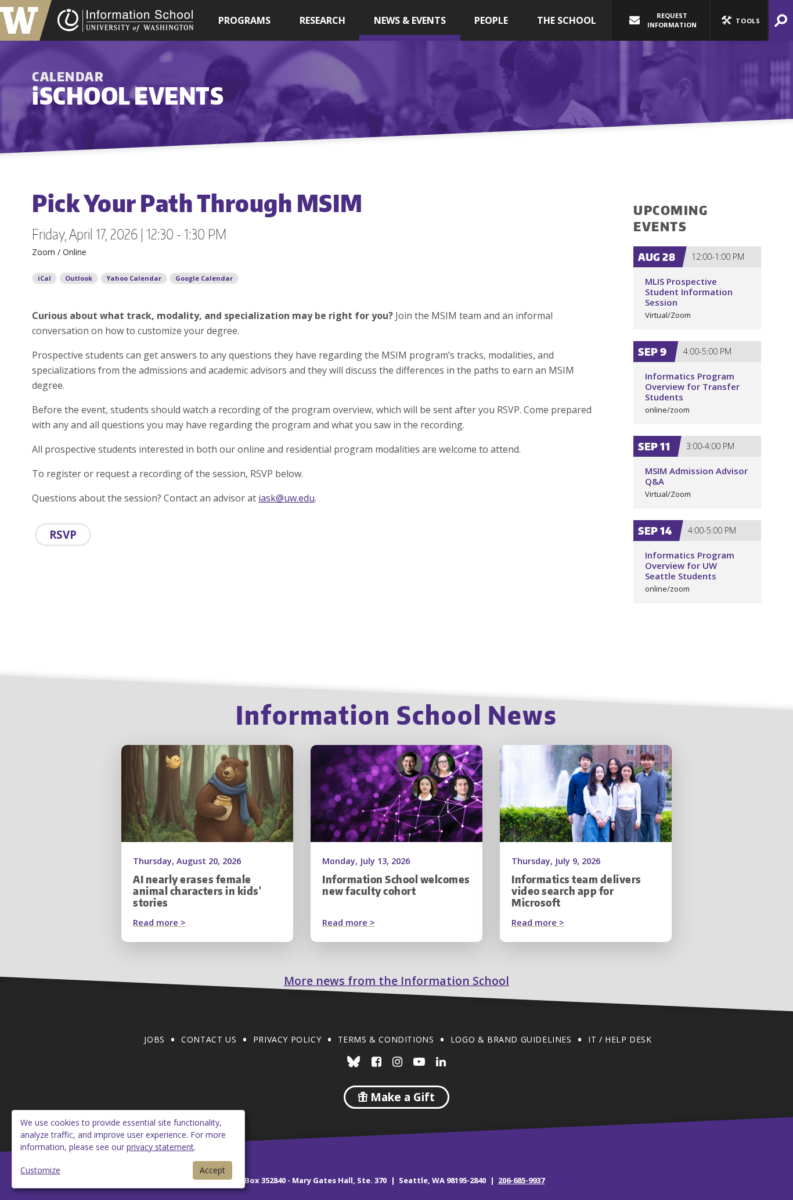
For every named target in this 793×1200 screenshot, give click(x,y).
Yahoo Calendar (133, 278)
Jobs (154, 1039)
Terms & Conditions (386, 1039)
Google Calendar (204, 278)
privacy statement (160, 1146)
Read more (181, 923)
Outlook (78, 278)
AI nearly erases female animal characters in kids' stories (197, 891)
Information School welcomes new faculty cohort (396, 885)
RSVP (63, 534)
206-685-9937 (521, 1180)
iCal (44, 278)
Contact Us (208, 1039)
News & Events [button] (410, 20)
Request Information (672, 20)
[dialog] (128, 1149)
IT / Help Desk (619, 1039)
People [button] (491, 20)
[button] (739, 20)
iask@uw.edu (286, 498)
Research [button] (322, 20)
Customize (40, 1170)
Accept (212, 1170)
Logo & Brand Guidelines (511, 1039)
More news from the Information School (396, 980)
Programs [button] (244, 20)
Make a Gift (401, 1097)
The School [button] (566, 20)
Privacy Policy (287, 1039)
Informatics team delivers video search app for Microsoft (576, 891)
